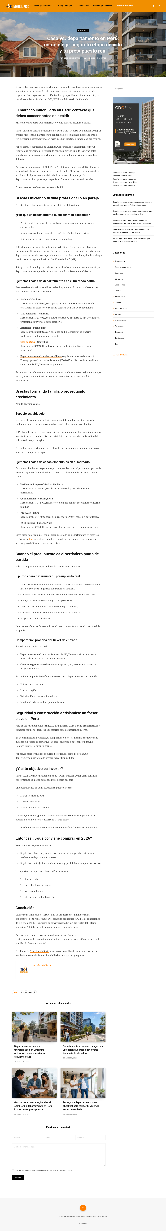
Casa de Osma (27, 341)
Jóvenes (118, 303)
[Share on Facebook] (5, 93)
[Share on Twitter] (5, 100)
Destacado (119, 273)
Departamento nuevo (123, 267)
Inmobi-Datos (120, 297)
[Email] (5, 119)
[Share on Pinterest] (35, 992)
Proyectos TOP (121, 320)
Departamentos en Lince (122, 176)
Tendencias (119, 338)
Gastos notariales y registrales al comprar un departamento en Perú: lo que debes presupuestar (33, 1106)
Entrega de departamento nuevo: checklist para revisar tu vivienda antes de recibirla (81, 1106)
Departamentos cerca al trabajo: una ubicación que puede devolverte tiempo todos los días (83, 1050)
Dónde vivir (83, 31)
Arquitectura (120, 261)
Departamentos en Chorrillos (124, 185)
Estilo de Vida (120, 285)
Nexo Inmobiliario (72, 58)
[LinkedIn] (5, 113)
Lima (31, 538)
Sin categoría (120, 326)
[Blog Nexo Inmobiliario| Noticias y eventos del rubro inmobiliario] (17, 5)
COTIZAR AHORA (120, 355)
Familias (118, 291)
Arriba (83, 1223)
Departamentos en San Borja (124, 173)
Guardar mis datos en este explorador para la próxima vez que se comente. (43, 1170)
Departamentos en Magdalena (124, 179)
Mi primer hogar (121, 308)
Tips (116, 344)
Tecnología (119, 332)
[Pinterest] (5, 106)
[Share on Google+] (30, 992)
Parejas (118, 314)
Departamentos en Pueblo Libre (125, 182)
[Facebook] (83, 1208)
